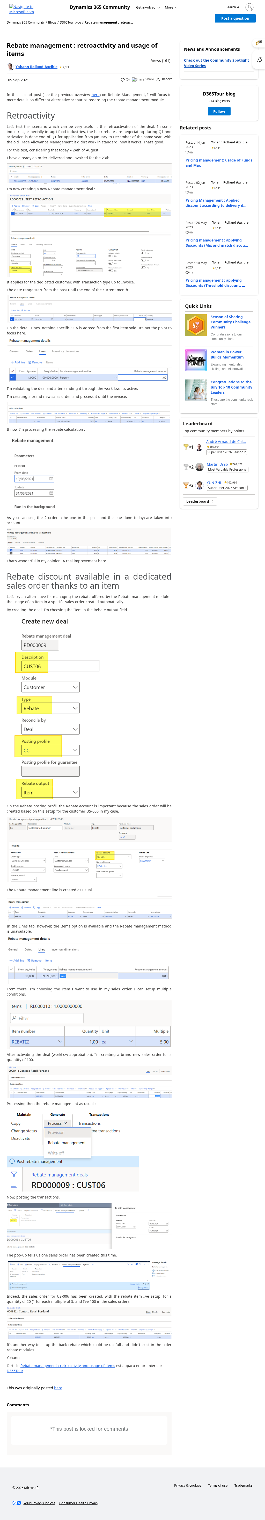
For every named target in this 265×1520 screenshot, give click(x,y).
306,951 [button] (215, 447)
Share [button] (149, 79)
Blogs (52, 22)
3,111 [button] (67, 66)
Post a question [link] (235, 18)
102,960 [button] (232, 482)
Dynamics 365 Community (100, 7)
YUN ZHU (215, 482)
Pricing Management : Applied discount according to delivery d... (216, 203)
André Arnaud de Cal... (226, 441)
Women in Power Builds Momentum (227, 354)
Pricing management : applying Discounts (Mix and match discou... (217, 243)
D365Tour (15, 1370)
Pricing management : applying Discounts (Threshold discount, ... (215, 283)
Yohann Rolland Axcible (36, 66)
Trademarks (243, 1485)
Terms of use (217, 1485)
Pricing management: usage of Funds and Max (219, 163)
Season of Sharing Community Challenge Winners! (231, 322)
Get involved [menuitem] (146, 7)
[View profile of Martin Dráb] (199, 467)
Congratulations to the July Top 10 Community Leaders (231, 387)
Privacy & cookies (187, 1485)
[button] (232, 7)
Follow (219, 111)
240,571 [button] (237, 464)
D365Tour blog (70, 22)
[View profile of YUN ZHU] (199, 485)
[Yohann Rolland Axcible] (10, 66)
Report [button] (167, 79)
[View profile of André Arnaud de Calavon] (199, 447)
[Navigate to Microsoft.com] (33, 7)
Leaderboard (198, 501)
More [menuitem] (169, 7)
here (96, 94)
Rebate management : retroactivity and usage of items (67, 1365)
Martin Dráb (217, 464)
